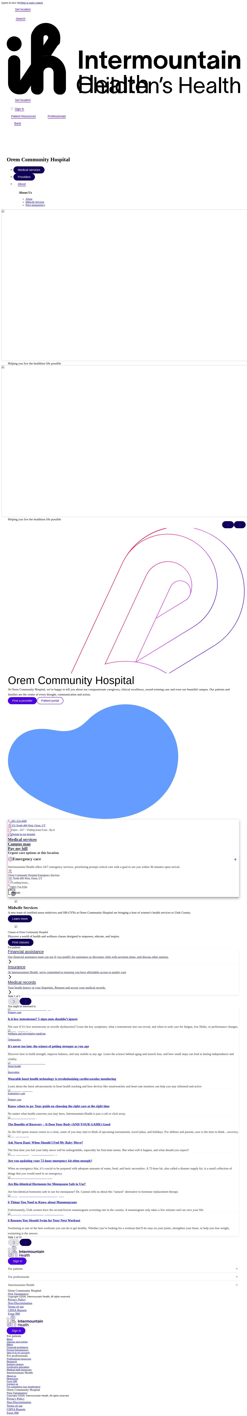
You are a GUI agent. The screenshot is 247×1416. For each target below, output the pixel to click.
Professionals (57, 116)
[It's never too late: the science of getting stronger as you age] (123, 1030)
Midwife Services (35, 202)
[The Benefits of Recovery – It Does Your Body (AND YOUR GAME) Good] (123, 1117)
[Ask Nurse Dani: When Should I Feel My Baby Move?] (123, 1136)
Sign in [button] (19, 109)
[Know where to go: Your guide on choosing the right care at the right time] (123, 1090)
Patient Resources (23, 116)
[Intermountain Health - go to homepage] (26, 1256)
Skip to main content (32, 2)
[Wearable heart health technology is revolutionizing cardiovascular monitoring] (123, 1063)
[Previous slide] (228, 524)
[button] (22, 700)
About (22, 184)
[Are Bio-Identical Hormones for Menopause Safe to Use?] (123, 1177)
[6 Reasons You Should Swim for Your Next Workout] (123, 1214)
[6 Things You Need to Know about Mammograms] (123, 1195)
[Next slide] (240, 524)
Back (17, 123)
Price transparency (35, 205)
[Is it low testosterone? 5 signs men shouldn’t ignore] (123, 1009)
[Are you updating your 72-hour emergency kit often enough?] (123, 1154)
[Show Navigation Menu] (33, 19)
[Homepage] (123, 59)
